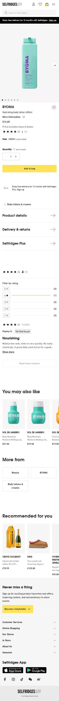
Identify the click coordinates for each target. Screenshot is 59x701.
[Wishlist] (40, 4)
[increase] (15, 156)
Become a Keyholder (15, 609)
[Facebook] (4, 681)
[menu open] (54, 4)
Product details (14, 215)
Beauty (15, 472)
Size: (8, 139)
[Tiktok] (21, 681)
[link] (13, 438)
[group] (29, 423)
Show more (8, 351)
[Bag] (47, 4)
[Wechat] (30, 681)
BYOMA (8, 107)
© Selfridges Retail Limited (29, 696)
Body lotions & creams (19, 204)
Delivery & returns (16, 229)
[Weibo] (38, 681)
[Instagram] (13, 681)
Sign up (52, 20)
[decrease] (6, 156)
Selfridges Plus (14, 243)
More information (11, 116)
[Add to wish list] (54, 107)
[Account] (34, 4)
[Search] (6, 13)
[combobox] (31, 13)
